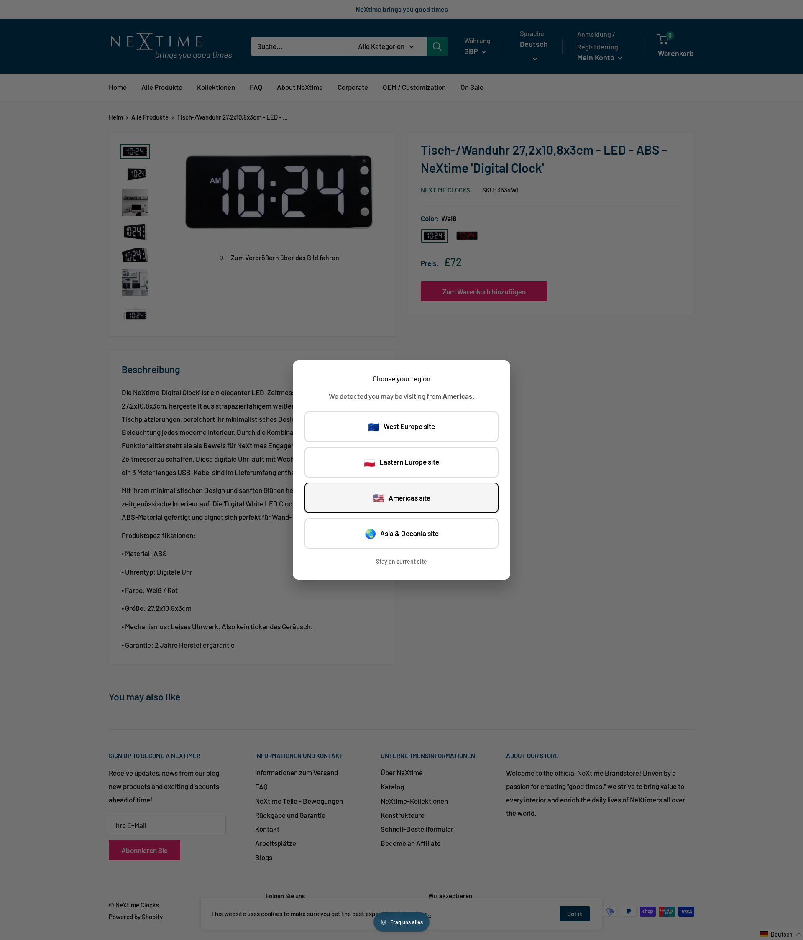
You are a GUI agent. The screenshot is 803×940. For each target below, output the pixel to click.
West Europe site (401, 426)
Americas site (401, 497)
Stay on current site (401, 561)
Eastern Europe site (401, 462)
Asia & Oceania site (402, 533)
